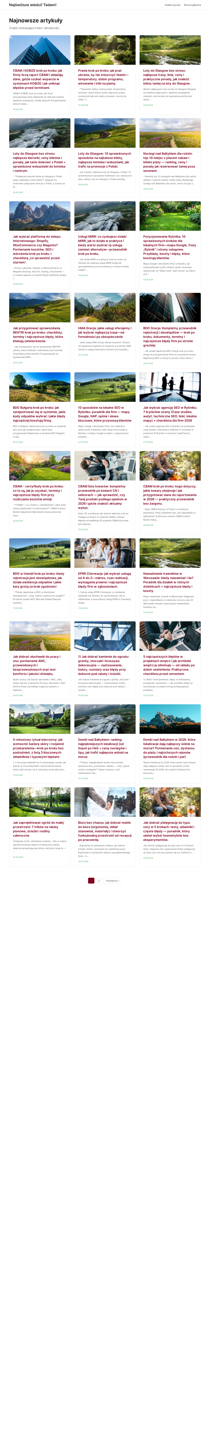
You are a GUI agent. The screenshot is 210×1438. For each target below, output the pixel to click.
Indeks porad (172, 4)
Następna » (112, 880)
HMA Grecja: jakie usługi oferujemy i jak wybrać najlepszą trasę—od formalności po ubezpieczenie (104, 332)
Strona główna (192, 4)
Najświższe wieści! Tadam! (32, 5)
